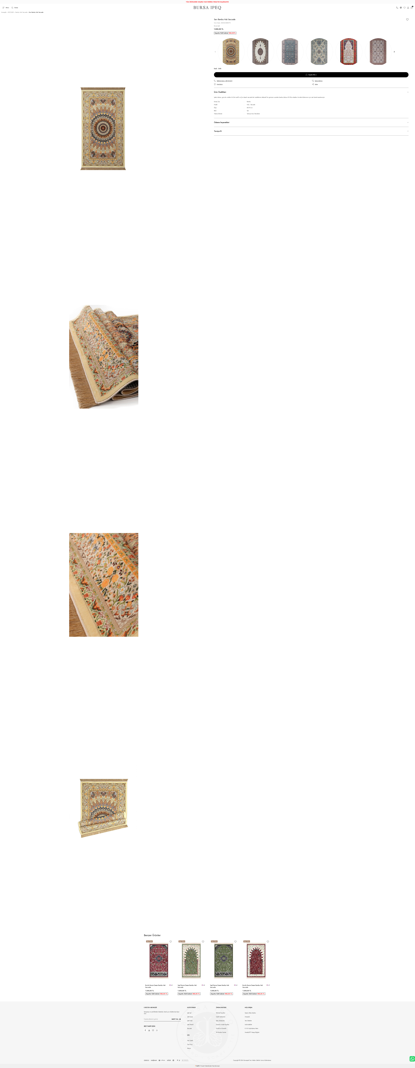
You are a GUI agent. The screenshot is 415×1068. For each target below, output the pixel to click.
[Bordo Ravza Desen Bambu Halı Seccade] (159, 960)
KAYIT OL (175, 1019)
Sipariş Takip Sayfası (250, 1013)
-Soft (197, 1066)
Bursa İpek (217, 26)
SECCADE (11, 12)
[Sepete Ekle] (171, 980)
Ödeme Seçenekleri (221, 122)
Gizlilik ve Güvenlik (221, 1028)
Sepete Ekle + (312, 75)
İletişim (189, 1048)
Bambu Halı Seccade (21, 12)
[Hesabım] (408, 7)
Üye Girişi (189, 1044)
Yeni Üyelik (190, 1041)
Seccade (189, 1028)
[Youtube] (149, 1030)
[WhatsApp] (157, 1030)
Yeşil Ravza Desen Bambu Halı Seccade (187, 986)
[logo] (207, 8)
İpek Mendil (190, 1025)
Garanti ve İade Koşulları (222, 1025)
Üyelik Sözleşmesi (220, 1017)
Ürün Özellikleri (220, 92)
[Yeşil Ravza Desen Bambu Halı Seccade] (191, 960)
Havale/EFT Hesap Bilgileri (252, 1032)
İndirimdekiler (248, 1025)
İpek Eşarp (190, 1017)
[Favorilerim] (404, 7)
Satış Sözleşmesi (220, 1021)
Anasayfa (3, 12)
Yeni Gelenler (248, 1021)
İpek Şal (189, 1013)
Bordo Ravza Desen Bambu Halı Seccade (155, 986)
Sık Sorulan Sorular (221, 1032)
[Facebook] (145, 1030)
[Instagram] (153, 1030)
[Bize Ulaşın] (397, 7)
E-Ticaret (202, 1066)
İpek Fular (189, 1021)
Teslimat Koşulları (220, 1013)
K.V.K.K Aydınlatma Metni (251, 1028)
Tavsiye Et (218, 131)
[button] (215, 51)
